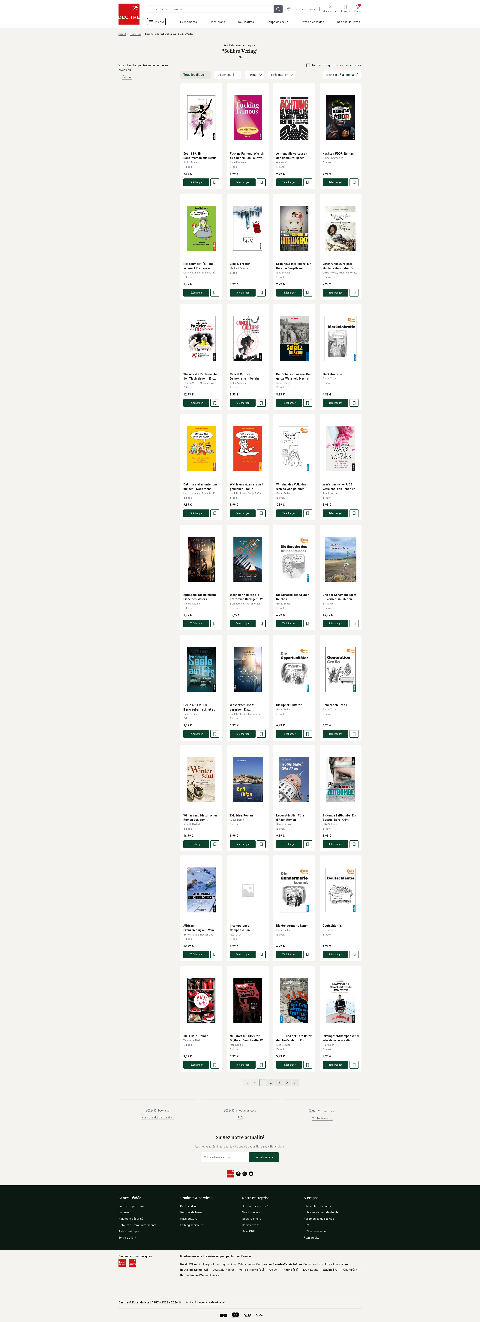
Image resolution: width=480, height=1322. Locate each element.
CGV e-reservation (315, 1231)
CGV (306, 1225)
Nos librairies (251, 1212)
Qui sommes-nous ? (255, 1206)
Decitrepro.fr (250, 1225)
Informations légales (317, 1206)
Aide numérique (128, 1231)
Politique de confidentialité (321, 1212)
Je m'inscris (264, 1157)
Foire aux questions (131, 1206)
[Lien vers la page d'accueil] (129, 14)
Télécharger (196, 182)
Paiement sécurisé (130, 1218)
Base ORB (248, 1231)
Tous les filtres (193, 74)
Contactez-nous (322, 1118)
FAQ (240, 1117)
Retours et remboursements (137, 1225)
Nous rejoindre (251, 1218)
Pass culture (188, 1218)
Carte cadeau (188, 1206)
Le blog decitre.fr (191, 1225)
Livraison (124, 1212)
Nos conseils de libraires (157, 1117)
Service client (127, 1237)
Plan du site (311, 1237)
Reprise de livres (191, 1212)
